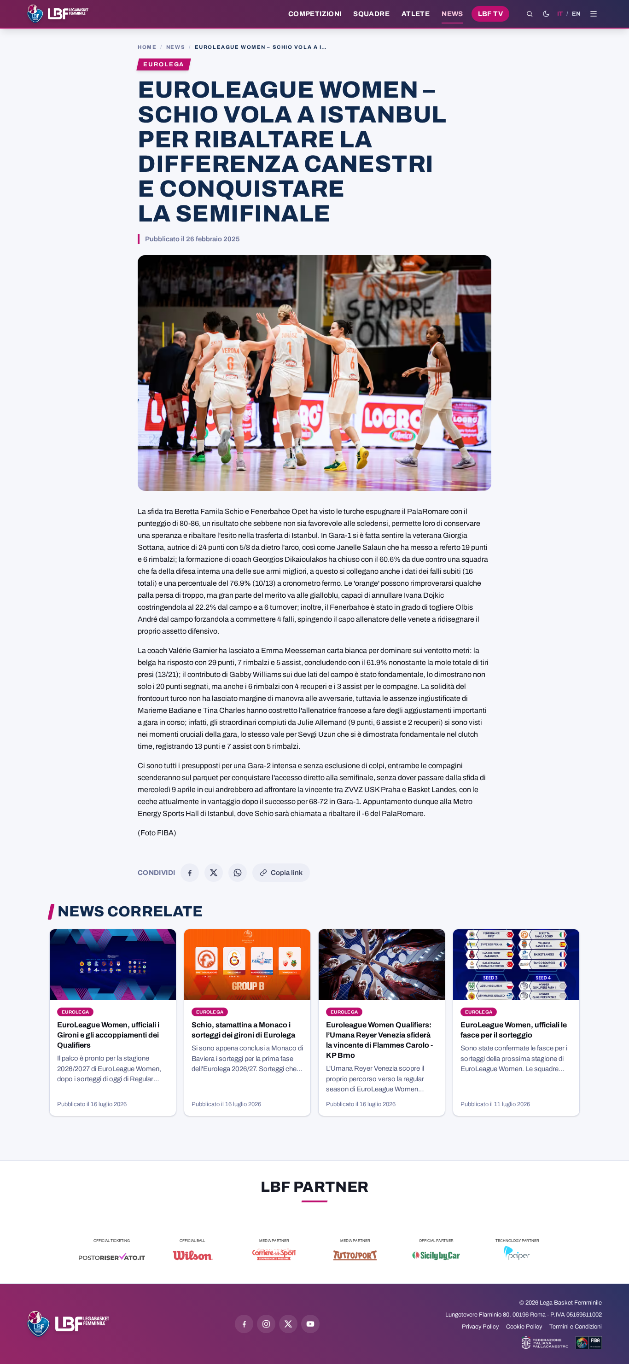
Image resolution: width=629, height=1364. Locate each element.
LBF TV (490, 13)
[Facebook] (190, 872)
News (452, 13)
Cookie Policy (524, 1326)
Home (147, 47)
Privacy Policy (480, 1326)
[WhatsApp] (237, 872)
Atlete (416, 13)
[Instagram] (266, 1324)
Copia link (287, 872)
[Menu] (593, 14)
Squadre (371, 13)
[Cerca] (529, 13)
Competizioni (314, 13)
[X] (213, 872)
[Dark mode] (546, 13)
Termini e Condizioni (575, 1326)
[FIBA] (589, 1342)
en (576, 14)
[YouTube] (310, 1324)
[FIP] (545, 1342)
